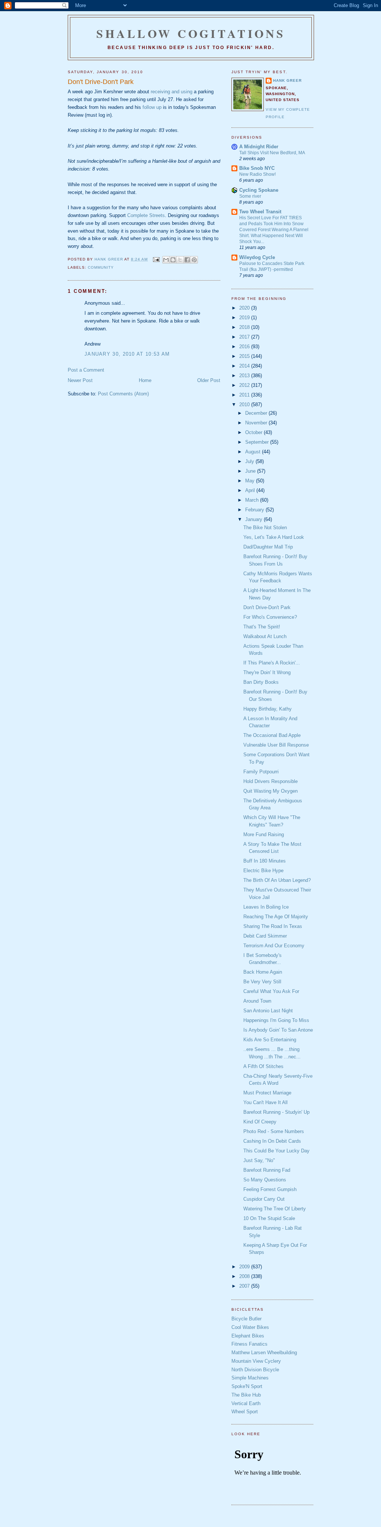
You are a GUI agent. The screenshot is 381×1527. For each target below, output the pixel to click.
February (255, 509)
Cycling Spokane (258, 190)
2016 (245, 346)
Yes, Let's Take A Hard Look (273, 537)
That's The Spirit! (261, 627)
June (251, 471)
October (254, 432)
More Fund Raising (263, 834)
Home (145, 380)
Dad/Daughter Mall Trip (268, 547)
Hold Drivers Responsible (270, 781)
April (250, 490)
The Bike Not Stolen (265, 527)
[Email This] (166, 259)
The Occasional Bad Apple (272, 735)
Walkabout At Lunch (264, 636)
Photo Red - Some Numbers (273, 1131)
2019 (245, 317)
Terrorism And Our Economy (273, 945)
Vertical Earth (245, 1403)
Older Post (208, 380)
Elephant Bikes (247, 1336)
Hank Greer (287, 80)
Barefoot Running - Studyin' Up (276, 1112)
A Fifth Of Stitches (263, 1066)
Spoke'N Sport (246, 1386)
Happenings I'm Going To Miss (276, 1020)
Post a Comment (86, 370)
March (252, 500)
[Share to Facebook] (187, 259)
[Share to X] (180, 259)
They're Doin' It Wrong (267, 672)
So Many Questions (264, 1180)
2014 (245, 366)
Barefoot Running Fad (266, 1170)
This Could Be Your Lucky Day (276, 1151)
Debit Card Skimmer (265, 936)
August (253, 451)
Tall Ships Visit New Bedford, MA (272, 152)
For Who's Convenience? (270, 617)
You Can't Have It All (265, 1102)
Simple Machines (250, 1378)
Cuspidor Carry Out (264, 1199)
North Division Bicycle (255, 1369)
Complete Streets (146, 215)
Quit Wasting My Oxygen (270, 791)
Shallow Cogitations (190, 33)
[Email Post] (155, 259)
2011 (245, 395)
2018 (245, 327)
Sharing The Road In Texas (272, 926)
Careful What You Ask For (271, 991)
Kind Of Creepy (259, 1122)
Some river (250, 196)
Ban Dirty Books (261, 682)
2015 (245, 356)
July (250, 461)
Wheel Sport (244, 1411)
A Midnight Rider (258, 146)
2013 (245, 375)
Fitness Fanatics (249, 1344)
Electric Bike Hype (263, 870)
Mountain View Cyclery (256, 1361)
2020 (245, 308)
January (254, 519)
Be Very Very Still (262, 981)
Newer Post (80, 380)
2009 (245, 1266)
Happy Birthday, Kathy (267, 709)
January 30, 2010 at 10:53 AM (127, 354)
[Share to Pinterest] (194, 259)
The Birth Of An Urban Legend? (277, 880)
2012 (245, 385)
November (257, 423)
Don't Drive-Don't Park (267, 607)
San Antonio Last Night (268, 1010)
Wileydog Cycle (257, 257)
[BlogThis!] (173, 259)
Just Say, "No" (259, 1160)
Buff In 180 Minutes (264, 861)
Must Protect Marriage (267, 1093)
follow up (152, 107)
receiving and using (171, 91)
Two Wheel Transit (260, 211)
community (101, 267)
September (257, 442)
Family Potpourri (261, 771)
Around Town (257, 1001)
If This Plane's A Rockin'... (271, 663)
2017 (245, 337)
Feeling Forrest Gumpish (270, 1189)
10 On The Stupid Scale (269, 1218)
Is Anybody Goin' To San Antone (278, 1030)
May (250, 480)
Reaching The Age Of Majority (275, 916)
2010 (245, 404)
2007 (245, 1286)
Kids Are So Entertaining (269, 1039)
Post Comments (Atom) (123, 394)
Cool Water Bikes (250, 1327)
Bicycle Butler (246, 1318)
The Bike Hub (246, 1395)
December (257, 413)
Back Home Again (262, 972)
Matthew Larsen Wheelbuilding (264, 1352)
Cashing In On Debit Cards (272, 1141)
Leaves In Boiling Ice (266, 907)
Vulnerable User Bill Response (276, 745)
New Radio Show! (257, 174)
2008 (245, 1276)
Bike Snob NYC (257, 168)
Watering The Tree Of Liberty (274, 1208)
